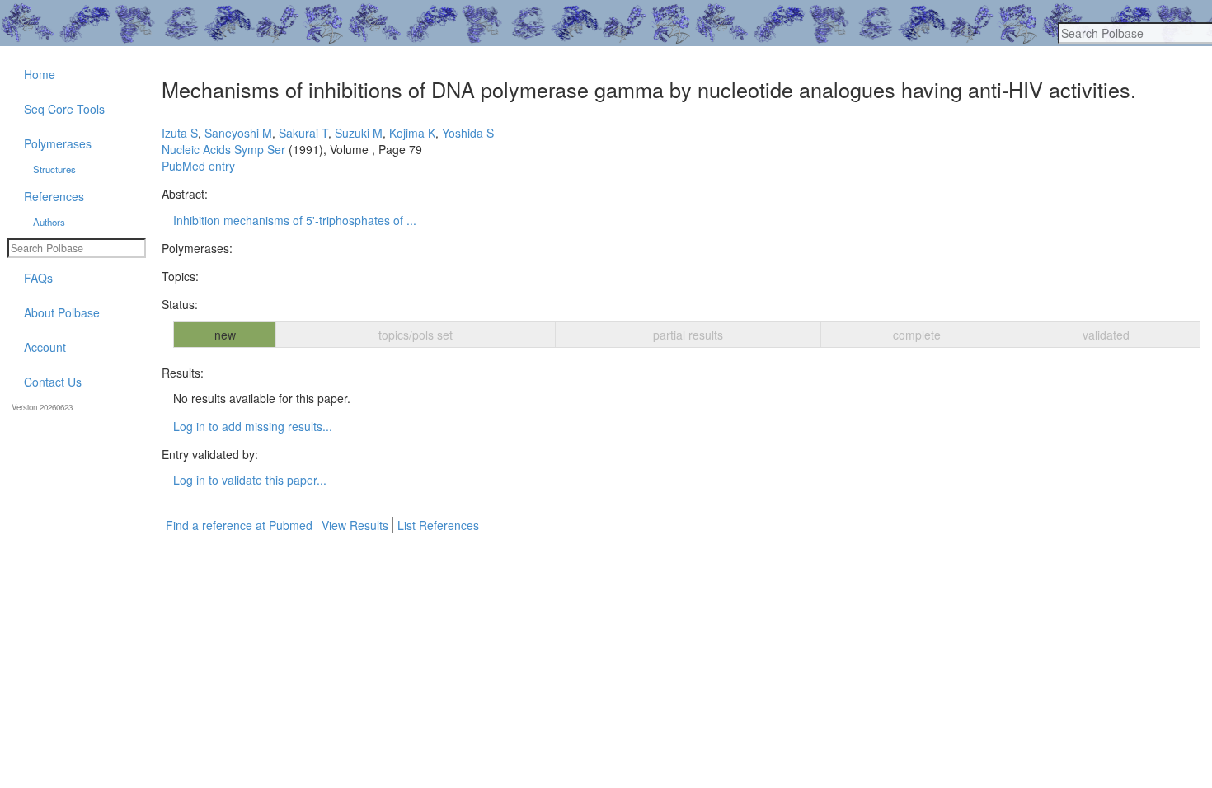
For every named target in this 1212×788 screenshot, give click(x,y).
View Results (355, 525)
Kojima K (412, 132)
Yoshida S (468, 132)
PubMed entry (198, 165)
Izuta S (180, 132)
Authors (49, 221)
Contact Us (53, 381)
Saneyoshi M (238, 132)
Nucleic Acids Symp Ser (223, 149)
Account (45, 347)
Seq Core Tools (64, 109)
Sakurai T (303, 132)
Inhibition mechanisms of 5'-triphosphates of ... (294, 220)
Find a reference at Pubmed (239, 525)
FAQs (38, 278)
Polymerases (58, 143)
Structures (54, 169)
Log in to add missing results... (252, 426)
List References (438, 525)
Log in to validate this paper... (249, 479)
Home (39, 74)
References (54, 196)
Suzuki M (359, 132)
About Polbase (62, 312)
